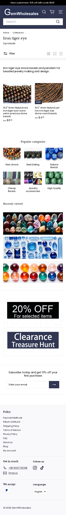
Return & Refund (11, 421)
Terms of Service (12, 430)
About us (7, 442)
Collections (18, 32)
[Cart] (52, 11)
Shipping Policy (11, 426)
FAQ (5, 438)
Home (6, 32)
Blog (5, 446)
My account (9, 450)
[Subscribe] (54, 384)
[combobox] (33, 21)
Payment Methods (12, 417)
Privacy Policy (10, 434)
